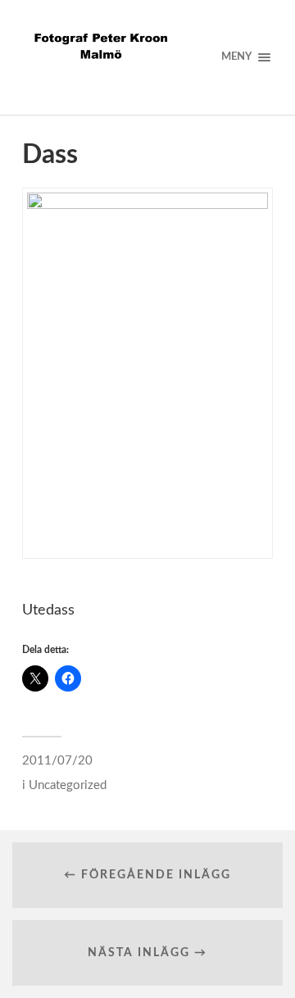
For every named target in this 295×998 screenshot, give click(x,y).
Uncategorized (68, 785)
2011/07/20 (57, 761)
